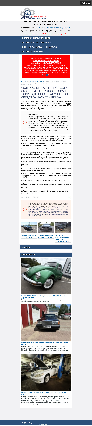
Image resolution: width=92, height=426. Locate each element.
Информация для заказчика (37, 81)
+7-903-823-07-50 (41, 28)
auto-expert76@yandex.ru (60, 28)
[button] (85, 3)
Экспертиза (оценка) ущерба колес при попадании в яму (62, 238)
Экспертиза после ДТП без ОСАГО (45, 236)
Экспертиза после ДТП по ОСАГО (28, 236)
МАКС (45, 75)
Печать (69, 197)
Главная (24, 81)
